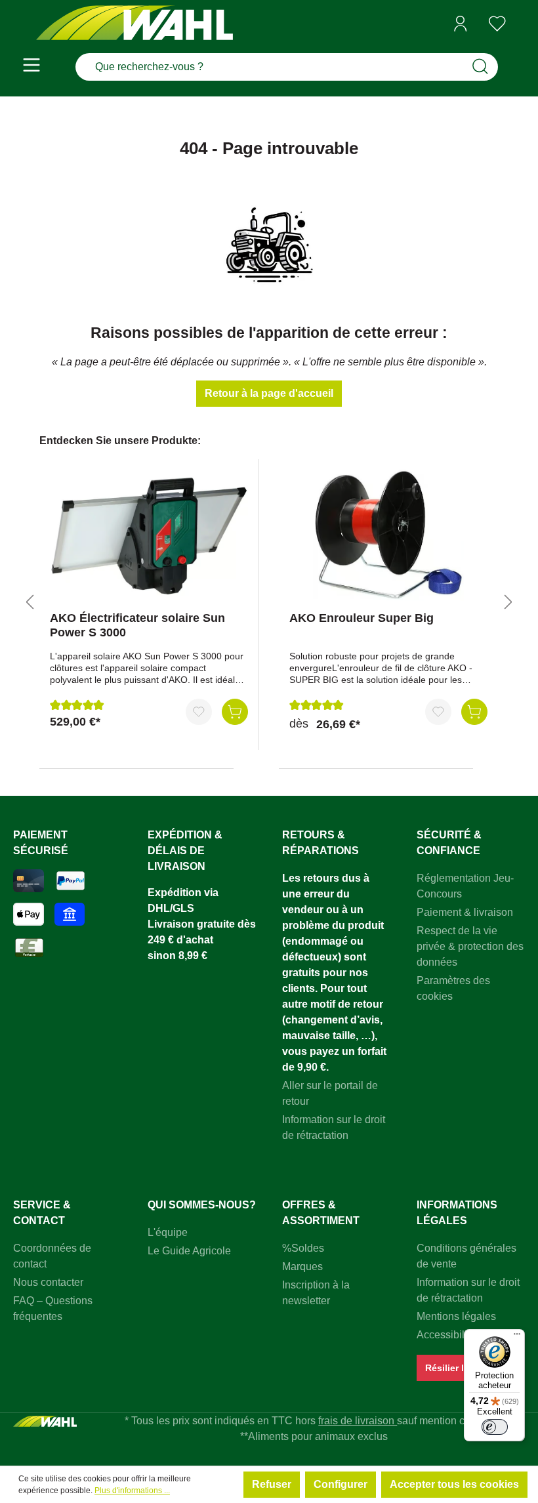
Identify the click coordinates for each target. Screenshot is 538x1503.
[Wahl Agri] (134, 24)
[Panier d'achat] (520, 24)
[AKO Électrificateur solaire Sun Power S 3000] (149, 535)
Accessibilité (446, 1334)
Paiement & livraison (465, 912)
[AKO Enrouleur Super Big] (388, 535)
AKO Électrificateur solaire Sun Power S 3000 (137, 625)
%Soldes (303, 1248)
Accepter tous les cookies (454, 1484)
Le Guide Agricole (189, 1250)
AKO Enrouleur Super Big (361, 618)
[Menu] (31, 67)
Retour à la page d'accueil (269, 393)
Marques (302, 1266)
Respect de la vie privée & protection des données (470, 946)
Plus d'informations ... (132, 1490)
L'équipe (168, 1232)
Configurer (340, 1484)
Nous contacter (48, 1282)
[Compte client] (460, 23)
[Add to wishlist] (199, 712)
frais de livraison (357, 1420)
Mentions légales (456, 1316)
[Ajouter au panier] (235, 712)
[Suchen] (480, 67)
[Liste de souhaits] (497, 23)
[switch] (495, 1427)
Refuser (271, 1484)
